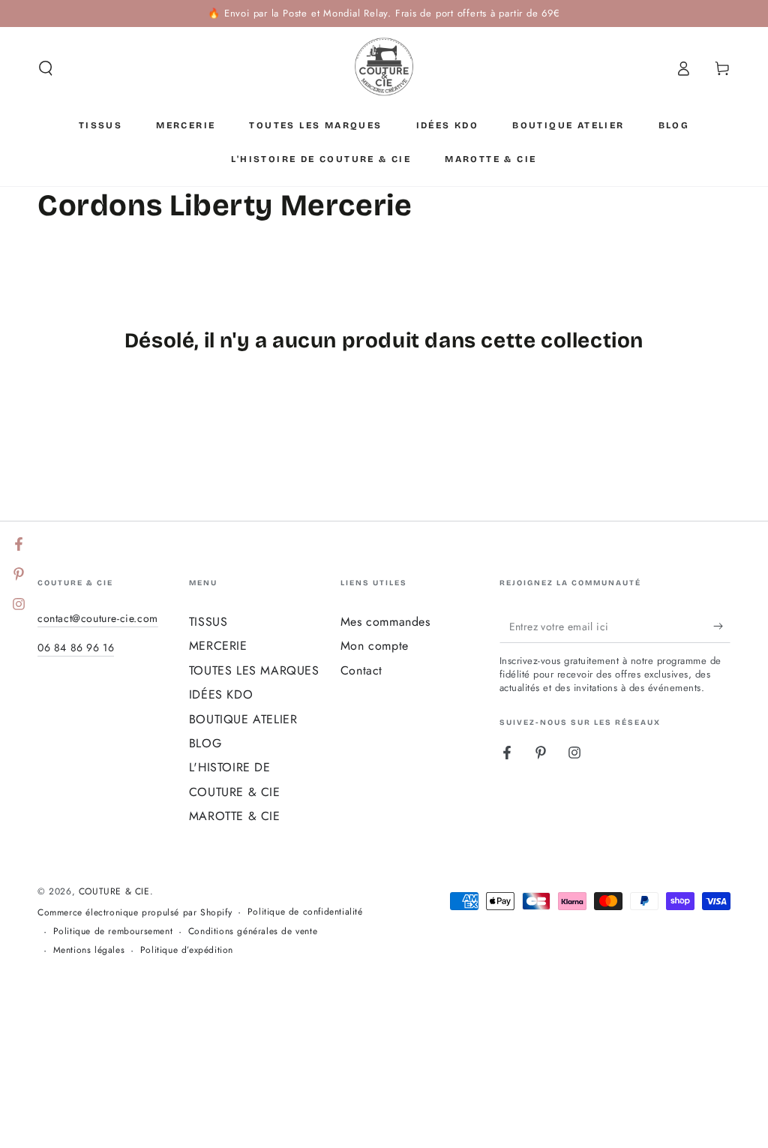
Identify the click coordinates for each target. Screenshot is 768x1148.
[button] (45, 68)
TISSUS (208, 621)
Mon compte (374, 645)
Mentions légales (89, 950)
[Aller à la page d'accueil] (384, 68)
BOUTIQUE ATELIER (243, 719)
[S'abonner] (721, 625)
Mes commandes (385, 621)
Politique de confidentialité (305, 912)
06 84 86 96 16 (76, 647)
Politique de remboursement (113, 931)
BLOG (205, 743)
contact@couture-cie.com (98, 618)
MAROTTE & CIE (234, 816)
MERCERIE (218, 645)
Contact (361, 670)
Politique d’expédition (186, 950)
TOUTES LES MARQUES (254, 670)
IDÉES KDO (221, 694)
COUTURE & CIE (114, 891)
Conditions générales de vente (252, 931)
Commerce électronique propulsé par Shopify (135, 912)
